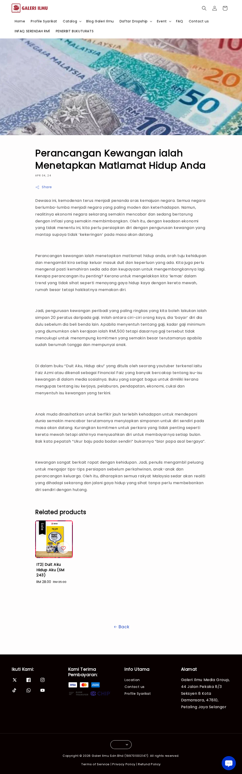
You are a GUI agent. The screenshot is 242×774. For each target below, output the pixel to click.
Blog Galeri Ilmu (100, 21)
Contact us (199, 21)
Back (124, 627)
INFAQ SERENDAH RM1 (32, 31)
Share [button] (47, 187)
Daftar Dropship (134, 21)
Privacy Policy (123, 764)
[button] (204, 8)
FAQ (179, 21)
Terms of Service (95, 764)
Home (20, 21)
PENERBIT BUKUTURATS (75, 31)
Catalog (70, 21)
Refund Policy (149, 764)
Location (132, 680)
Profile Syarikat (44, 21)
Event (162, 21)
